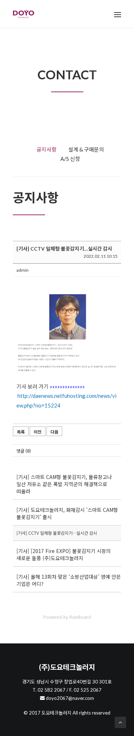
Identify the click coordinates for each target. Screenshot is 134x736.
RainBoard (80, 617)
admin (22, 270)
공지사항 (46, 149)
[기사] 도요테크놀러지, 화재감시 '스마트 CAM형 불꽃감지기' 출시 (67, 513)
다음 (54, 432)
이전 (37, 432)
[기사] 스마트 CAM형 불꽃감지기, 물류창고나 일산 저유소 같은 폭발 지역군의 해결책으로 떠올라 (64, 484)
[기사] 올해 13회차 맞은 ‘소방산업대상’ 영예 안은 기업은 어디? (68, 580)
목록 (21, 432)
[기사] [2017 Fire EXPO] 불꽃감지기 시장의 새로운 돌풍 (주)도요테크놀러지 (63, 554)
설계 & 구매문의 (86, 149)
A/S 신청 (70, 158)
